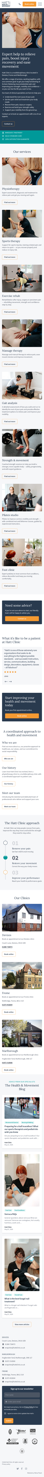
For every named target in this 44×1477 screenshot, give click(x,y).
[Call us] (20, 4)
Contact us (8, 124)
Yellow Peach (38, 1473)
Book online (29, 4)
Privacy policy (6, 1464)
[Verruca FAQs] (22, 1180)
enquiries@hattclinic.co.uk (15, 1348)
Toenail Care (18, 1295)
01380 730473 (7, 947)
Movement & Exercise (12, 1122)
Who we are (8, 758)
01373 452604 (7, 1005)
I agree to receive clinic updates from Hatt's (20, 1413)
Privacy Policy (28, 1407)
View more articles (22, 1324)
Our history (8, 784)
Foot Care (8, 1210)
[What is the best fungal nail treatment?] (22, 1265)
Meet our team (10, 806)
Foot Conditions (19, 1210)
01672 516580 (7, 1063)
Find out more (9, 202)
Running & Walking (27, 1122)
